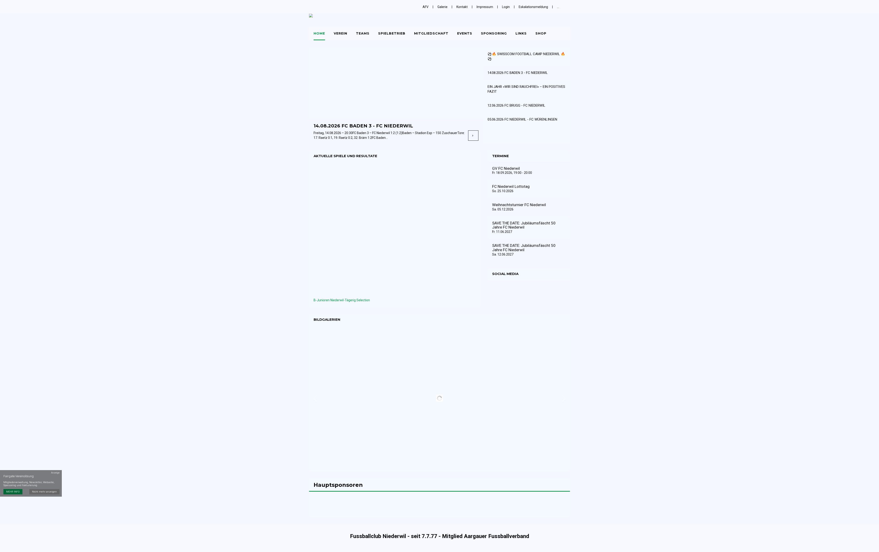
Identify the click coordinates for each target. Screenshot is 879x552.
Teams (362, 33)
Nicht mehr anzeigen (44, 491)
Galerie (442, 7)
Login (506, 7)
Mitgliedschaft (431, 33)
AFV (426, 7)
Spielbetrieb (391, 33)
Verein (340, 33)
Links (521, 33)
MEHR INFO (13, 491)
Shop (540, 33)
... (558, 7)
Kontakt (462, 7)
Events (464, 33)
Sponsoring (494, 33)
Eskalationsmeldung (533, 7)
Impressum (485, 7)
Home (319, 33)
